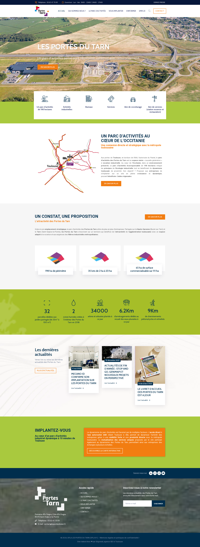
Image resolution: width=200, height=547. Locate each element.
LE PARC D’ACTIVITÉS (97, 11)
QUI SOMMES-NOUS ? (77, 11)
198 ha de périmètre (55, 270)
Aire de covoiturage (133, 107)
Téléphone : (49, 521)
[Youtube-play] (163, 473)
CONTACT (84, 512)
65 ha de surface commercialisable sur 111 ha (144, 269)
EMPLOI (142, 11)
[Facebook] (155, 473)
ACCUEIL (61, 11)
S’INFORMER (131, 11)
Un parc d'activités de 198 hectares (45, 108)
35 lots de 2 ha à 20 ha (100, 270)
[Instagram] (159, 473)
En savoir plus (48, 67)
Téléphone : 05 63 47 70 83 (48, 2)
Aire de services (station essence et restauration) (155, 109)
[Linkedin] (151, 473)
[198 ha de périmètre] (55, 258)
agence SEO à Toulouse (113, 542)
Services (111, 107)
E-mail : (52, 524)
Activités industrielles (67, 108)
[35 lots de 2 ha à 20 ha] (100, 258)
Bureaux (89, 107)
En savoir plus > (55, 274)
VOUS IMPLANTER (116, 11)
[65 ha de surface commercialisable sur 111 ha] (144, 258)
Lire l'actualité (76, 388)
